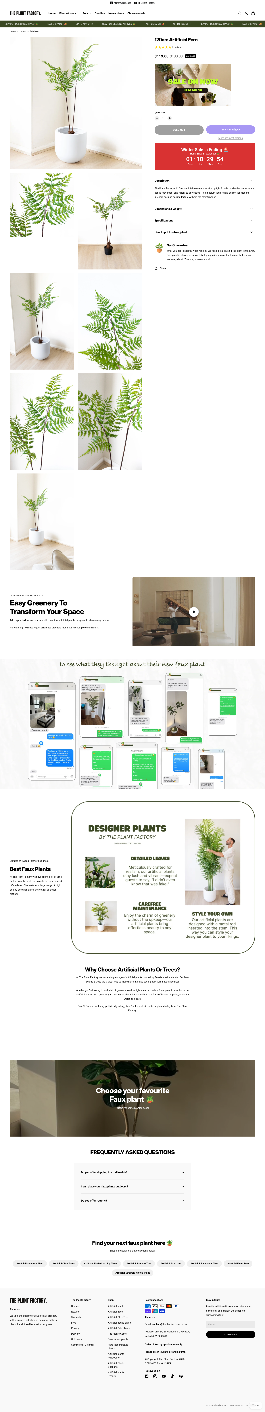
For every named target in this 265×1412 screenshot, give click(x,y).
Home (12, 31)
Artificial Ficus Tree (238, 1263)
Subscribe (230, 1334)
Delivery (75, 1333)
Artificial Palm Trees (119, 1328)
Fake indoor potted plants (118, 1346)
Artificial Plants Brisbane (116, 1365)
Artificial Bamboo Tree (139, 1263)
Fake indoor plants (118, 1339)
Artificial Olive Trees (63, 1263)
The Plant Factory (222, 1405)
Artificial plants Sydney (116, 1374)
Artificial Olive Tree (118, 1317)
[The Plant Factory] (25, 13)
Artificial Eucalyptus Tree (204, 1263)
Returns (75, 1311)
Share (163, 268)
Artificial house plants (119, 1322)
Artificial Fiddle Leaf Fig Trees (100, 1263)
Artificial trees (115, 1311)
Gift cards (76, 1339)
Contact (75, 1306)
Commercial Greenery (82, 1344)
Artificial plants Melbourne (116, 1356)
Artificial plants (116, 1306)
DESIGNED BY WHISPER (243, 1405)
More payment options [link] (230, 138)
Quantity (160, 112)
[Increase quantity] (169, 118)
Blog (73, 1322)
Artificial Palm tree (171, 1263)
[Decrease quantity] (157, 118)
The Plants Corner (117, 1333)
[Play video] (193, 611)
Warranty (76, 1317)
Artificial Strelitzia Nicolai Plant (132, 1272)
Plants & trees (67, 13)
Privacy (75, 1328)
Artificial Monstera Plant (29, 1263)
